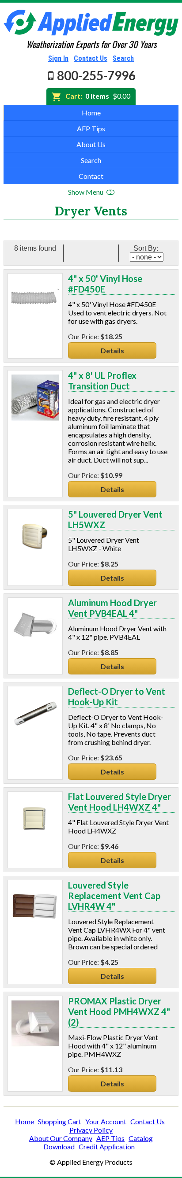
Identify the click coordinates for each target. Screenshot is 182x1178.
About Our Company (60, 1138)
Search (123, 58)
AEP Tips (91, 128)
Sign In (58, 58)
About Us (91, 144)
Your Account (105, 1121)
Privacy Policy (91, 1130)
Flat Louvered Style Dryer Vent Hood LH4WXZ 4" (119, 801)
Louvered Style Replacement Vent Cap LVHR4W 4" (114, 895)
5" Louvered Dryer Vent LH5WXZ (115, 519)
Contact (91, 176)
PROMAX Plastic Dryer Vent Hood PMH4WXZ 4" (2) (119, 1011)
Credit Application (107, 1146)
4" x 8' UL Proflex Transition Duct (102, 380)
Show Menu (86, 192)
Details (112, 350)
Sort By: (146, 248)
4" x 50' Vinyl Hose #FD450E (105, 283)
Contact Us (90, 58)
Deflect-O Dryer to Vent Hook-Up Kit (116, 696)
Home (91, 112)
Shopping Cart (59, 1121)
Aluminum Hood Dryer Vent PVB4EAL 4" (112, 608)
